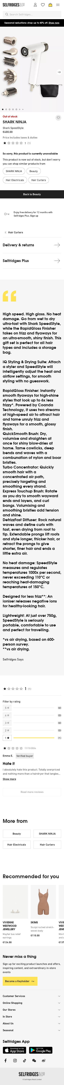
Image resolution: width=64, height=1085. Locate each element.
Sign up (34, 215)
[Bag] (50, 4)
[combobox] (35, 14)
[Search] (7, 14)
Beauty (17, 833)
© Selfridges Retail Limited (32, 1079)
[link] (15, 935)
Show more (9, 779)
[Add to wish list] (58, 118)
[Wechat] (34, 1063)
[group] (32, 915)
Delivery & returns (18, 245)
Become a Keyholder (17, 981)
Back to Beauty (32, 194)
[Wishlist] (42, 4)
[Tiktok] (24, 1063)
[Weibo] (43, 1063)
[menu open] (57, 4)
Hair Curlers (15, 232)
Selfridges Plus (16, 260)
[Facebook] (5, 1063)
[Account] (35, 4)
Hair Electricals (16, 844)
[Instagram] (15, 1063)
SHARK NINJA (14, 122)
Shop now (54, 22)
